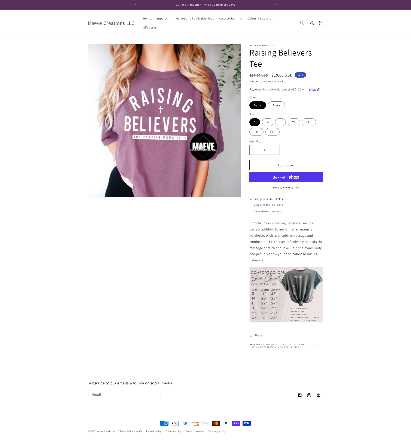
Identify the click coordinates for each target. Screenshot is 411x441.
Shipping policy (217, 430)
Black (276, 105)
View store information (269, 211)
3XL (256, 132)
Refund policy (153, 430)
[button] (163, 18)
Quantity (254, 141)
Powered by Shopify (131, 431)
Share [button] (258, 335)
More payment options (286, 187)
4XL (272, 132)
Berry (258, 105)
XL (294, 122)
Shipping (254, 81)
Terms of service (195, 430)
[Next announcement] (275, 4)
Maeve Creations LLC (108, 431)
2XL (308, 122)
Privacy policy (174, 430)
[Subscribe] (160, 395)
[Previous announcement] (135, 4)
